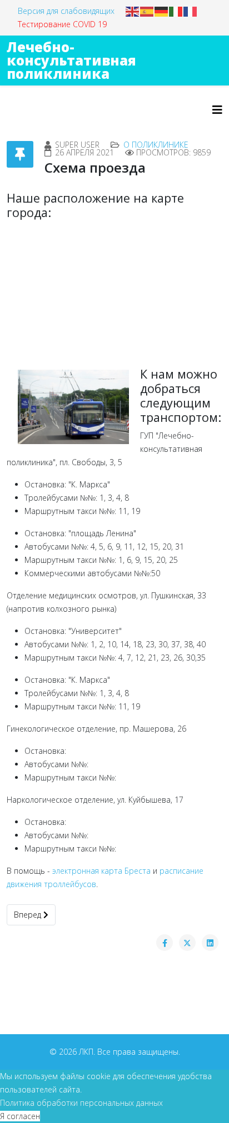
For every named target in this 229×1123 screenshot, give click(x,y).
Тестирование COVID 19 (62, 24)
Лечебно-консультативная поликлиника (71, 60)
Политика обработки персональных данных (81, 1102)
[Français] (190, 11)
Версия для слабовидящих (66, 11)
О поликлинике (155, 144)
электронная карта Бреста (101, 870)
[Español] (147, 11)
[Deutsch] (162, 11)
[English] (133, 11)
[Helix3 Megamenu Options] (217, 109)
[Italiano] (176, 11)
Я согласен (20, 1116)
